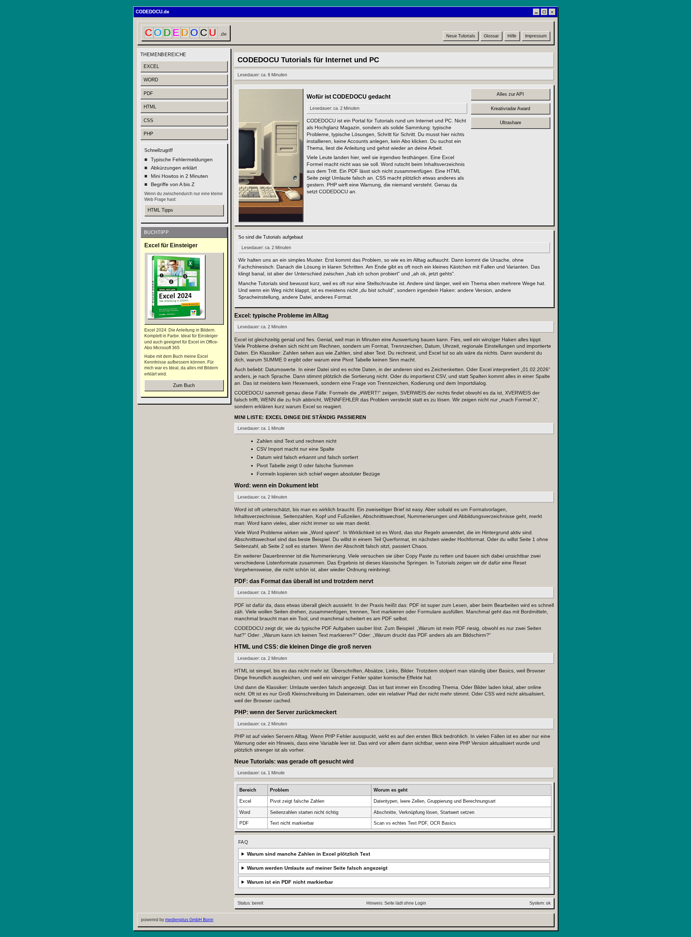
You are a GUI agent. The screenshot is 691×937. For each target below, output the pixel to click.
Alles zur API (510, 94)
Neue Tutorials (460, 36)
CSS (148, 120)
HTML (150, 106)
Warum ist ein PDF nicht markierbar (290, 882)
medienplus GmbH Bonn (189, 919)
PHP (148, 133)
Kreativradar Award (510, 108)
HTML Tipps (160, 210)
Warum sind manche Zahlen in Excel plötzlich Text (308, 854)
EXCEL (151, 66)
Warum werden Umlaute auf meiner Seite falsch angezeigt (317, 868)
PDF (148, 93)
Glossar (491, 36)
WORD (151, 79)
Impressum (536, 36)
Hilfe (511, 36)
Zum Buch (184, 385)
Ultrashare (510, 122)
